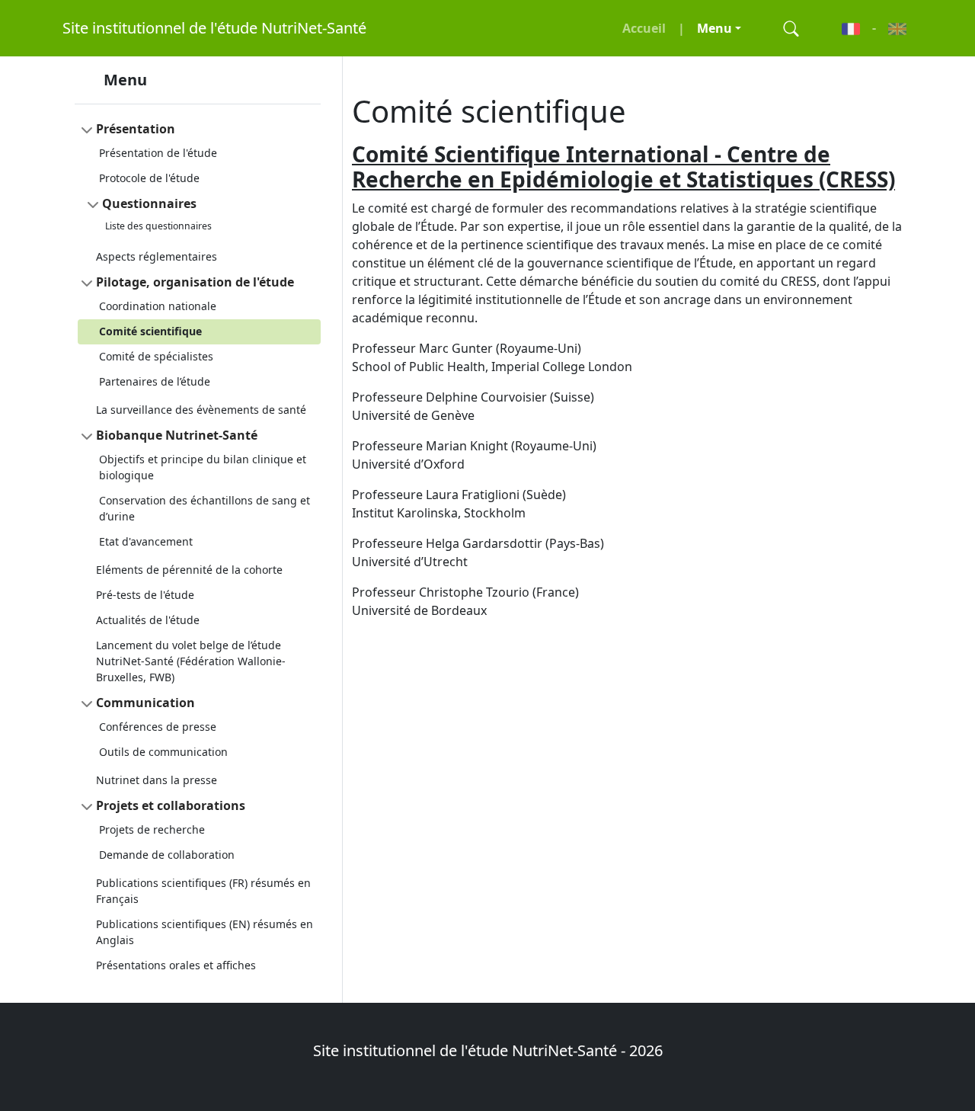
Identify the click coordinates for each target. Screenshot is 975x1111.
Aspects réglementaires (156, 256)
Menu (714, 28)
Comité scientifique (150, 331)
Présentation (135, 128)
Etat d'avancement (146, 541)
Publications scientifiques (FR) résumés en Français (203, 891)
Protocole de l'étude (149, 178)
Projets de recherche (152, 829)
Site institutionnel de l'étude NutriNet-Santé (214, 28)
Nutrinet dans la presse (156, 780)
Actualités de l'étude (148, 620)
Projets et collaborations (170, 805)
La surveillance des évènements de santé (201, 409)
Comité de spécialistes (156, 356)
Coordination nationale (157, 306)
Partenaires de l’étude (154, 381)
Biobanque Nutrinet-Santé (176, 435)
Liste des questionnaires (158, 225)
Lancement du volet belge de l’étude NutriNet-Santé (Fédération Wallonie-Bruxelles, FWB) (191, 661)
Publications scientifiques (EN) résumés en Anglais (204, 932)
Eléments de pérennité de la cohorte (189, 569)
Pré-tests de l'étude (145, 595)
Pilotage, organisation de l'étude (195, 282)
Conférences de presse (157, 726)
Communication (145, 702)
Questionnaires (149, 203)
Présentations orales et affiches (176, 965)
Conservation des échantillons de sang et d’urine (204, 508)
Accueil (644, 28)
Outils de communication (163, 751)
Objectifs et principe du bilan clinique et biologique (202, 467)
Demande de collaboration (167, 854)
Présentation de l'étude (158, 153)
